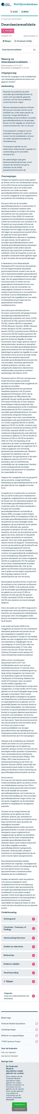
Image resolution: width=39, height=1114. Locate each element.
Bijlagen (7, 41)
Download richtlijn (24, 41)
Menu (26, 12)
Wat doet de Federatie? (9, 1056)
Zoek (15, 12)
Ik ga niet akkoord (19, 1109)
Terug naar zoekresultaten (12, 19)
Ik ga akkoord (19, 1104)
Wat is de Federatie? (8, 1052)
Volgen (9, 31)
